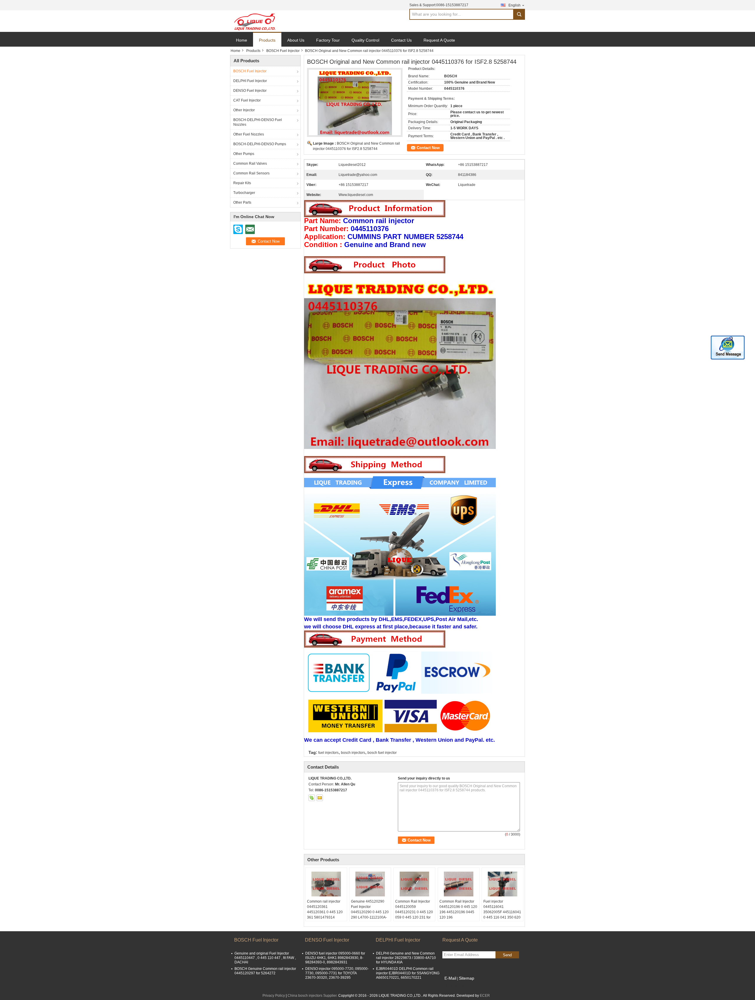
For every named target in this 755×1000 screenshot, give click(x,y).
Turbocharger (244, 193)
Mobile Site (455, 985)
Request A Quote (439, 40)
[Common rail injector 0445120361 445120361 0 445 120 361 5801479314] (326, 884)
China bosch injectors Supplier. (313, 996)
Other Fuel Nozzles (248, 134)
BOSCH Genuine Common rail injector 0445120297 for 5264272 (265, 971)
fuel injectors (328, 753)
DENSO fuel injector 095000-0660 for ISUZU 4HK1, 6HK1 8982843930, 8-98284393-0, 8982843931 (335, 957)
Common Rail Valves (250, 163)
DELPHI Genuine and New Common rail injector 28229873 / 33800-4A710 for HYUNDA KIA (406, 957)
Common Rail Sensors (251, 173)
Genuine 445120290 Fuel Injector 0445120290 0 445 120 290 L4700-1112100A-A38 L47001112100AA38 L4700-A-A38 (370, 917)
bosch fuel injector (382, 753)
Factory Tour (328, 40)
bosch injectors (353, 753)
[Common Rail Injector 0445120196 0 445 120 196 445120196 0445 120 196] (458, 884)
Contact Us (401, 40)
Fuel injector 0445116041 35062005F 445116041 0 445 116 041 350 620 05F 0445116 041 (502, 912)
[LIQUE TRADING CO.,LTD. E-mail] (319, 798)
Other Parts (242, 202)
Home (241, 40)
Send (507, 955)
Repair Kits (242, 183)
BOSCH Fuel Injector (283, 51)
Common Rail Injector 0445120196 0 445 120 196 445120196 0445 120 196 (458, 909)
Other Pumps (243, 154)
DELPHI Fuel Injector (250, 81)
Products (267, 40)
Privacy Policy (273, 996)
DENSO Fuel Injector (250, 91)
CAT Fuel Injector (247, 100)
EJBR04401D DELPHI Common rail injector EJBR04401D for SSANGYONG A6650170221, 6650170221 (407, 973)
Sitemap (466, 978)
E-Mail (450, 978)
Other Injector (244, 110)
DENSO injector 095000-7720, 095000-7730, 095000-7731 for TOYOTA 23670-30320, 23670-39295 (337, 973)
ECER (485, 996)
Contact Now (428, 148)
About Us (295, 40)
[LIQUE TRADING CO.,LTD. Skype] (311, 798)
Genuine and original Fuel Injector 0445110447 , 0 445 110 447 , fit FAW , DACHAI (265, 957)
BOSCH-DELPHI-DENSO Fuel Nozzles (257, 122)
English (514, 5)
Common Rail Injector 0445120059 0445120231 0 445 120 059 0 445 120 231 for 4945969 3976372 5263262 (414, 914)
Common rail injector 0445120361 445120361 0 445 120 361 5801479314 (325, 909)
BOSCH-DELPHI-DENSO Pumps (259, 144)
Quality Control (365, 40)
